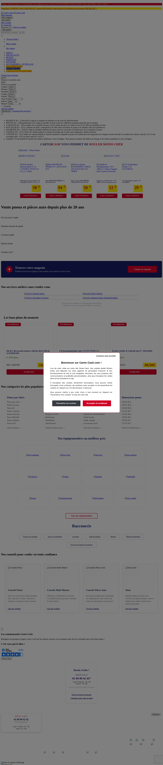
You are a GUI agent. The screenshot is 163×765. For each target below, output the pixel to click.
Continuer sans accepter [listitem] (106, 356)
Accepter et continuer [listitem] (96, 403)
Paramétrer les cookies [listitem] (66, 403)
